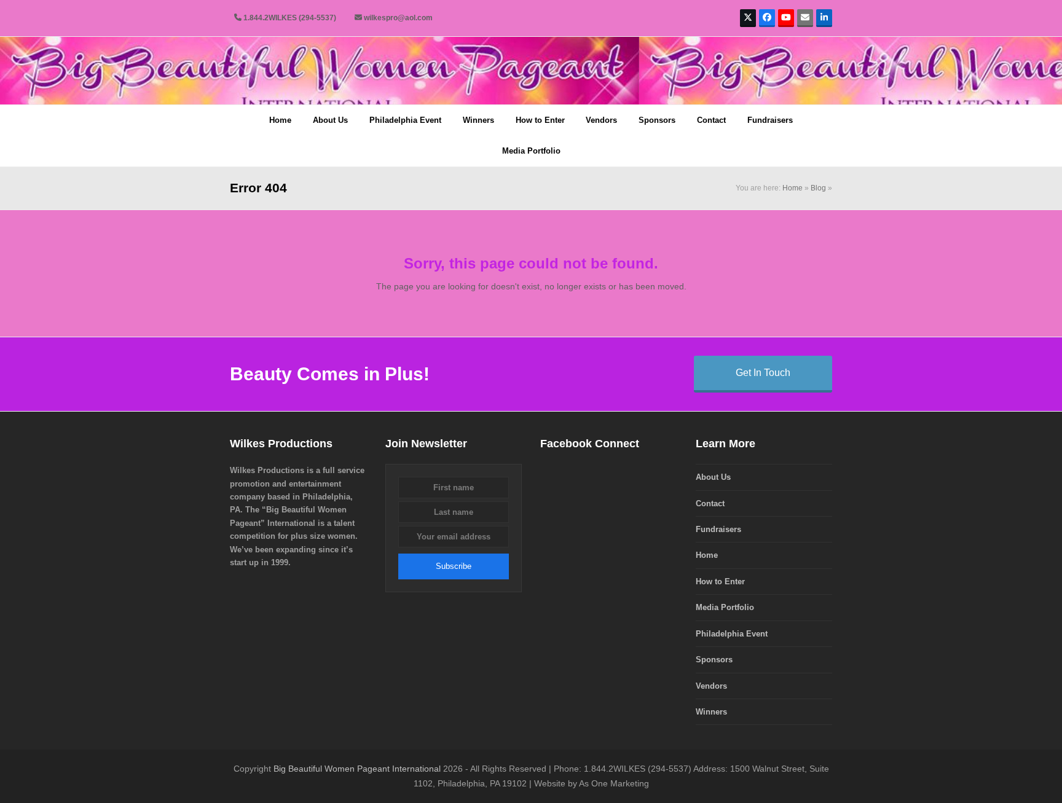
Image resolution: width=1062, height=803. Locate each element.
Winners (711, 711)
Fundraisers (718, 529)
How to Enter (720, 581)
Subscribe (453, 566)
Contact (710, 503)
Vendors (711, 686)
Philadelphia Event (732, 633)
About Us (713, 477)
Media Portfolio (725, 607)
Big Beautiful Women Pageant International (357, 769)
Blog (818, 188)
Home (792, 188)
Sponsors (714, 659)
